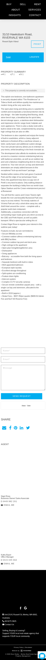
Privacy (24, 397)
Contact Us (9, 616)
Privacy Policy (19, 639)
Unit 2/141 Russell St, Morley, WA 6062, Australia (19, 608)
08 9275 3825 (10, 613)
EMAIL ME (9, 497)
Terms (28, 397)
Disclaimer (28, 639)
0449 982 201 (9, 493)
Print (37, 36)
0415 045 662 (9, 552)
